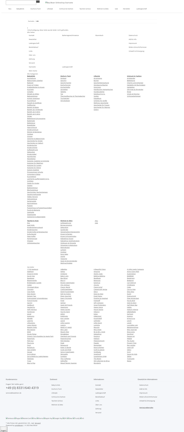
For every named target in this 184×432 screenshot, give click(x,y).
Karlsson (130, 314)
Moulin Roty (64, 332)
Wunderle (97, 363)
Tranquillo (130, 359)
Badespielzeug (32, 188)
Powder (96, 343)
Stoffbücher (31, 105)
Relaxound (64, 345)
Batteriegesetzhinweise (70, 35)
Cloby (129, 287)
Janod (29, 314)
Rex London (131, 345)
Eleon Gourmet (65, 296)
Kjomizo (130, 316)
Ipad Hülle (30, 225)
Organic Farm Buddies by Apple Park (40, 336)
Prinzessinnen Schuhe (35, 172)
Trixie (29, 361)
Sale (96, 223)
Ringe (129, 92)
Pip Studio (130, 341)
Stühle (62, 256)
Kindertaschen (32, 230)
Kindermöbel (31, 154)
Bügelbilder (31, 125)
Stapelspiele (31, 215)
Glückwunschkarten (101, 85)
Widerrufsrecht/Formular (138, 47)
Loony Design (32, 325)
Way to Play (31, 363)
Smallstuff (97, 354)
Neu (96, 221)
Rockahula (30, 347)
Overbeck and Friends (68, 336)
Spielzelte (30, 212)
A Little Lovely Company (135, 269)
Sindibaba (97, 352)
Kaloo (96, 314)
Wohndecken (65, 248)
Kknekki (30, 318)
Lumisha (97, 325)
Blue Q (62, 280)
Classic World (65, 287)
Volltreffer (64, 361)
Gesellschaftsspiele (34, 194)
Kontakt (31, 35)
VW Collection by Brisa (102, 361)
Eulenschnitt (131, 296)
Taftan (129, 356)
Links (30, 51)
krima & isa (131, 318)
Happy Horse (98, 307)
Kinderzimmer (32, 148)
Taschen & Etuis (57, 401)
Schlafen (30, 92)
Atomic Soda (98, 274)
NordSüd (130, 334)
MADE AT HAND (66, 327)
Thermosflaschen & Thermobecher (72, 96)
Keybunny (30, 316)
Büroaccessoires (66, 225)
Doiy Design (31, 294)
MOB (29, 332)
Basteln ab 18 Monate (35, 110)
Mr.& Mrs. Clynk (99, 332)
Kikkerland (97, 316)
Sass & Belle (31, 350)
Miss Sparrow (132, 330)
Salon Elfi (130, 347)
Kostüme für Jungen (34, 165)
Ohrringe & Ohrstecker (135, 89)
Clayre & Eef (98, 287)
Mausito (96, 327)
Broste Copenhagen (67, 283)
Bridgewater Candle (34, 283)
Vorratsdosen (65, 101)
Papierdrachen (65, 339)
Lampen (63, 250)
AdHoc (62, 272)
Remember (98, 345)
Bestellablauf (33, 47)
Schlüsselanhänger (134, 96)
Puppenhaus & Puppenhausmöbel (39, 208)
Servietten (64, 89)
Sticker (29, 116)
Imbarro (96, 312)
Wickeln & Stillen (33, 94)
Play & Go (30, 343)
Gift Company (98, 303)
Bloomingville (32, 280)
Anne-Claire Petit (133, 272)
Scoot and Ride (65, 350)
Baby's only (64, 276)
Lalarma (30, 321)
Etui (28, 223)
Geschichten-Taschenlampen (37, 192)
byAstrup (97, 283)
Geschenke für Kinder (35, 141)
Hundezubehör (99, 92)
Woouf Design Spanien (68, 363)
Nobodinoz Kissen (66, 239)
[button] (169, 2)
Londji (129, 323)
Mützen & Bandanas (34, 132)
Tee (61, 94)
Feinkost (63, 78)
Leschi (129, 321)
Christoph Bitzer (33, 287)
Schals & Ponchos (133, 94)
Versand (32, 63)
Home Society (65, 310)
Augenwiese (131, 274)
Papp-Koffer (31, 236)
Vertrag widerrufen (146, 408)
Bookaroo (130, 280)
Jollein (62, 314)
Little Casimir (65, 323)
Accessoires (98, 78)
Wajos (129, 361)
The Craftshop (65, 359)
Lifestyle (54, 393)
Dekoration (31, 152)
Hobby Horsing (32, 197)
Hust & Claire (65, 312)
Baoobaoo (30, 278)
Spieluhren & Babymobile (36, 217)
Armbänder (131, 78)
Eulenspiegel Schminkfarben (37, 298)
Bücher (96, 81)
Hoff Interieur (32, 310)
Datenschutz (133, 35)
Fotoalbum (97, 98)
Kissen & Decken (66, 234)
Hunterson (31, 312)
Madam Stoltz (32, 327)
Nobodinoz (97, 334)
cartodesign (19, 425)
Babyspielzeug (32, 96)
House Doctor (98, 310)
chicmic (96, 285)
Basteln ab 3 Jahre (33, 112)
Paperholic (31, 339)
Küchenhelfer (65, 87)
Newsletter (33, 39)
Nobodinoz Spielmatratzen (70, 241)
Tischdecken (64, 98)
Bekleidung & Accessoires (36, 119)
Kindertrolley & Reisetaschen (37, 232)
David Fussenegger (67, 292)
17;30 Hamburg (32, 269)
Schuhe (29, 136)
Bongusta (97, 280)
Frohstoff (97, 301)
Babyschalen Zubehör (35, 81)
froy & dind (131, 301)
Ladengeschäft (141, 9)
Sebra (129, 350)
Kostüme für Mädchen (35, 163)
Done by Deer (98, 294)
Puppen (30, 206)
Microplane (31, 330)
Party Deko (64, 254)
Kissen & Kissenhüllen (68, 236)
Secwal (29, 352)
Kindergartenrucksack (35, 227)
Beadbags (97, 278)
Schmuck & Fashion (58, 397)
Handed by (31, 307)
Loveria (63, 325)
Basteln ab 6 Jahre (33, 114)
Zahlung (32, 59)
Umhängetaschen (33, 243)
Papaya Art (131, 336)
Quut (29, 345)
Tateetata (30, 359)
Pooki (62, 343)
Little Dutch (98, 323)
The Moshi (97, 359)
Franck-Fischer (32, 301)
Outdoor (30, 134)
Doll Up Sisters (65, 294)
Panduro (97, 336)
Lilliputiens (31, 323)
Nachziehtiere (32, 203)
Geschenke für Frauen (101, 105)
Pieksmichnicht (99, 341)
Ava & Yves (31, 276)
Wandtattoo (31, 159)
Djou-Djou (130, 292)
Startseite (32, 67)
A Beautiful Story (100, 269)
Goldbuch (30, 305)
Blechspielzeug (32, 190)
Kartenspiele (31, 201)
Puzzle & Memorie (33, 210)
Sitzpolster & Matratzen (68, 245)
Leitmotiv (97, 321)
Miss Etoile (97, 330)
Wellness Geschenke (101, 103)
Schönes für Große (100, 101)
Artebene (63, 274)
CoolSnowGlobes (66, 289)
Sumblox (63, 356)
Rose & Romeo (99, 347)
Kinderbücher (32, 145)
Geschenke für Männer (102, 107)
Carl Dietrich (131, 283)
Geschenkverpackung (101, 83)
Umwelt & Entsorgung (136, 51)
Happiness (64, 307)
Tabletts (63, 92)
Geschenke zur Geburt (35, 143)
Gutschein (97, 87)
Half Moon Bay (132, 305)
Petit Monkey (65, 341)
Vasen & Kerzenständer (68, 261)
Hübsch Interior (132, 310)
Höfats (129, 307)
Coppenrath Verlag (100, 289)
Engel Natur (98, 296)
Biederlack (130, 278)
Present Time (131, 343)
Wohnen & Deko (57, 405)
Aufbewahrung (32, 150)
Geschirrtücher (65, 83)
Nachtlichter (31, 156)
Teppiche (63, 259)
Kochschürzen (65, 85)
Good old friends (66, 305)
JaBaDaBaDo (131, 312)
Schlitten (30, 181)
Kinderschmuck (32, 130)
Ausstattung (31, 78)
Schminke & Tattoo (33, 174)
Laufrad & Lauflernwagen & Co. (38, 179)
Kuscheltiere (31, 177)
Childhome (131, 285)
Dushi (129, 294)
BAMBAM (130, 276)
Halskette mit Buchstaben (136, 85)
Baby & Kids (56, 385)
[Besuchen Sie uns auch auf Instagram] (7, 400)
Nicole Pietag (31, 334)
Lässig (62, 321)
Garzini (29, 303)
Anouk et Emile (32, 274)
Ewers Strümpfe (66, 298)
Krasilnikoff (98, 318)
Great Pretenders (100, 305)
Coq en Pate (131, 289)
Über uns (32, 55)
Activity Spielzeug (33, 98)
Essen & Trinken (33, 85)
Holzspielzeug (32, 199)
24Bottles (63, 269)
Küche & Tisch (57, 389)
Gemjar (63, 303)
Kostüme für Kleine (34, 168)
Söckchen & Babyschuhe (36, 139)
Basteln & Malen (33, 107)
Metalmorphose (132, 327)
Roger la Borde (65, 347)
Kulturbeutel (31, 234)
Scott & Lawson (99, 350)
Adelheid (30, 272)
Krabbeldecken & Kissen (36, 87)
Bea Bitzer (64, 278)
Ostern (96, 110)
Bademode (31, 121)
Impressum (133, 43)
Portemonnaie (32, 239)
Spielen (29, 186)
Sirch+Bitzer (31, 354)
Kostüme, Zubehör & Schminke (38, 161)
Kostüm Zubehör (33, 170)
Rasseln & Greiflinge (34, 103)
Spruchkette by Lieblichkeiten (37, 356)
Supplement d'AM (100, 356)
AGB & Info (132, 39)
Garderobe (64, 230)
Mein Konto (33, 71)
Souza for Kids (132, 354)
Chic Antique (65, 285)
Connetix (30, 289)
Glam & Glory (131, 303)
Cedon (29, 285)
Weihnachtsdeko (66, 263)
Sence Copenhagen (67, 352)
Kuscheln (30, 89)
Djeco (96, 292)
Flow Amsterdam (133, 298)
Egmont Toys (31, 296)
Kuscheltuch (31, 101)
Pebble (129, 339)
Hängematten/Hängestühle (70, 232)
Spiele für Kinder (33, 183)
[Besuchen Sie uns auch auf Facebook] (7, 398)
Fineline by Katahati (101, 298)
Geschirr (63, 81)
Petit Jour (30, 341)
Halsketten (131, 87)
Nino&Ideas (64, 334)
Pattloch (96, 339)
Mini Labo (64, 330)
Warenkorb (99, 35)
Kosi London (64, 318)
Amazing (97, 272)
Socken (96, 96)
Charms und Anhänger (135, 83)
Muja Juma (131, 332)
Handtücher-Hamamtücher (103, 89)
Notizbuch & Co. (99, 94)
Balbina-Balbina (99, 276)
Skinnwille (64, 354)
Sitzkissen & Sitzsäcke (68, 243)
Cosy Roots (31, 292)
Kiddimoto (64, 316)
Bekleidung (31, 123)
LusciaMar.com (132, 325)
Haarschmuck (32, 127)
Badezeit (30, 83)
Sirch (129, 352)
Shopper (30, 241)
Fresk (62, 301)
